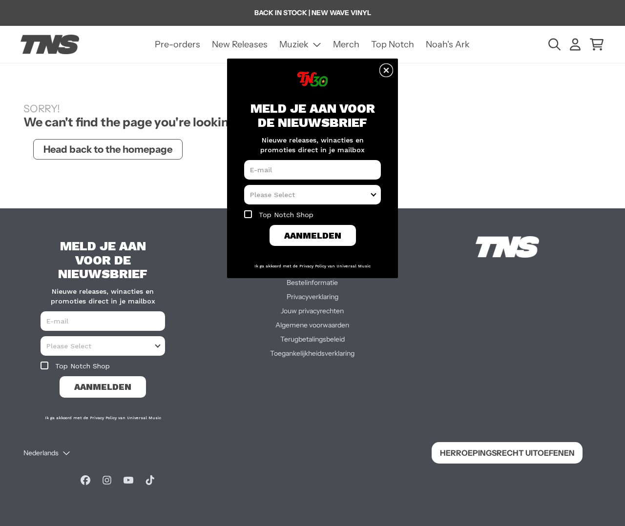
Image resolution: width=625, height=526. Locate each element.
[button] (386, 70)
